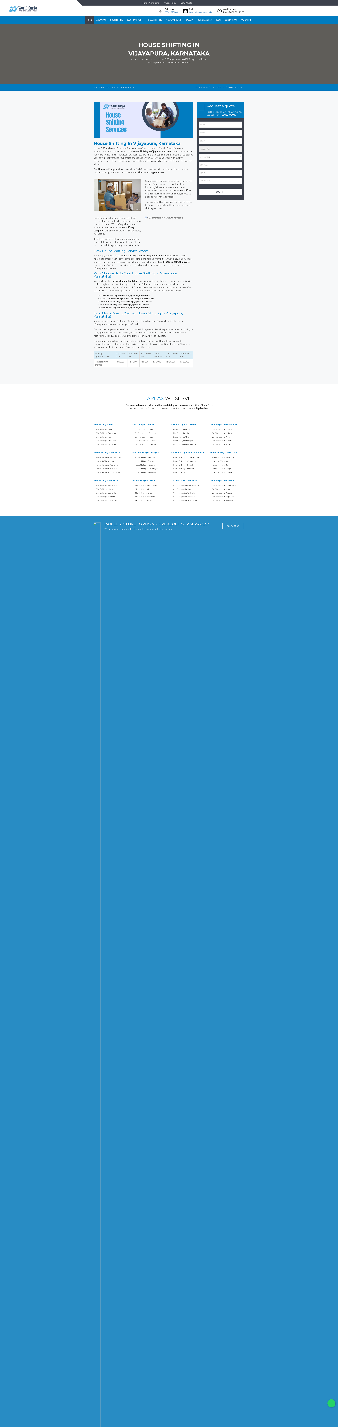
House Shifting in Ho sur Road (108, 472)
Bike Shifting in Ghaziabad (106, 440)
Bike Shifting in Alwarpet (144, 500)
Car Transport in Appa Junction (224, 444)
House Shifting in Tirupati (183, 465)
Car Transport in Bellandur (184, 496)
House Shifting (154, 20)
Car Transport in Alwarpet (222, 500)
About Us (101, 20)
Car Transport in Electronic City (186, 485)
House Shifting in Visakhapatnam (186, 457)
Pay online (246, 20)
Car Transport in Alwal (221, 437)
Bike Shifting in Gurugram (106, 433)
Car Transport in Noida (144, 437)
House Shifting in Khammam (146, 465)
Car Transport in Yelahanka (184, 493)
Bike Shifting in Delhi (104, 429)
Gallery (189, 20)
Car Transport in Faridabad (145, 444)
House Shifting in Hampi (221, 468)
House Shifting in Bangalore (223, 457)
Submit (220, 191)
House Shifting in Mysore (222, 461)
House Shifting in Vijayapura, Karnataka (226, 87)
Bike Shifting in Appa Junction (184, 444)
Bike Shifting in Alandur (144, 493)
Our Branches (204, 20)
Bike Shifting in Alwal (181, 437)
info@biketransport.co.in (200, 12)
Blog (218, 20)
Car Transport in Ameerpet (223, 440)
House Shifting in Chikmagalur (224, 472)
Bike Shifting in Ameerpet (183, 440)
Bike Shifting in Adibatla (182, 433)
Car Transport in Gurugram (146, 433)
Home (89, 20)
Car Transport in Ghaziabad (146, 440)
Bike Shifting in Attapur (182, 429)
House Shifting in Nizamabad (146, 472)
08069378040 (171, 12)
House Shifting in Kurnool (183, 468)
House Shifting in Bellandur (106, 468)
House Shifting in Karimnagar (146, 468)
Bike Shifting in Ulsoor (104, 489)
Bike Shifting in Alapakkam (145, 496)
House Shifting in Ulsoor (105, 461)
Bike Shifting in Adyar (143, 489)
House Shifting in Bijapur (221, 465)
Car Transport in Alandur (222, 493)
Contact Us (231, 20)
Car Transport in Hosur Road (185, 500)
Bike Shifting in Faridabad (106, 444)
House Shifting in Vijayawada (184, 461)
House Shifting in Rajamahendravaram (181, 473)
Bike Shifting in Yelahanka (106, 493)
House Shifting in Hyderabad (146, 457)
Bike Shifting (116, 20)
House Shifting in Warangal (145, 461)
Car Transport (135, 20)
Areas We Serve (173, 20)
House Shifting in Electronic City (108, 457)
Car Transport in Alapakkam (223, 496)
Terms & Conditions (150, 2)
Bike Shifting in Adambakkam (146, 485)
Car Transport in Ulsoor (183, 489)
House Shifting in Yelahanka (107, 465)
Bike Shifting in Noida (104, 437)
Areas (205, 87)
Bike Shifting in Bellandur (106, 496)
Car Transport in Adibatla (222, 433)
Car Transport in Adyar (221, 489)
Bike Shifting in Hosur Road (107, 500)
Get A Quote (186, 2)
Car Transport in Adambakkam (224, 485)
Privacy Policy (169, 2)
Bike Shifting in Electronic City (107, 485)
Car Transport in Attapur (222, 429)
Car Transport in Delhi (144, 429)
